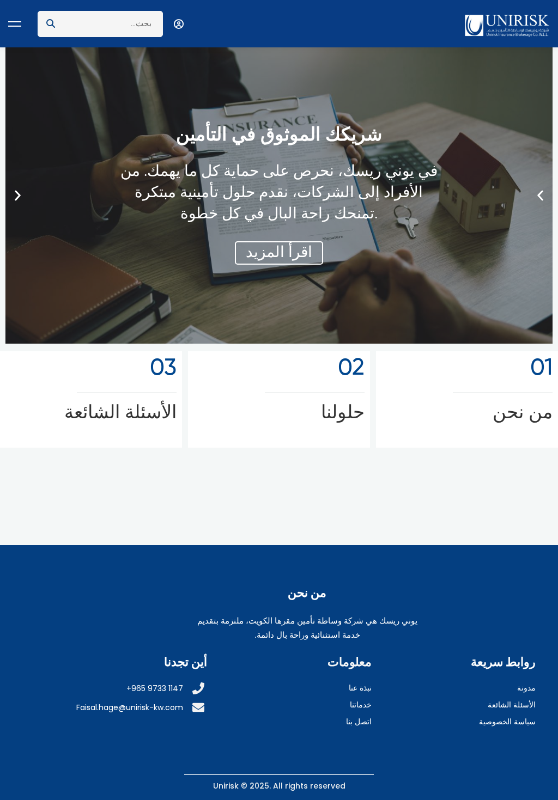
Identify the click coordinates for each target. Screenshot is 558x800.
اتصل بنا (359, 721)
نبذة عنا (360, 687)
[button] (540, 196)
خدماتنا (361, 704)
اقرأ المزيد (279, 252)
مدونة (526, 687)
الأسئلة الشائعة (512, 704)
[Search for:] (100, 24)
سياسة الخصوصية (507, 721)
